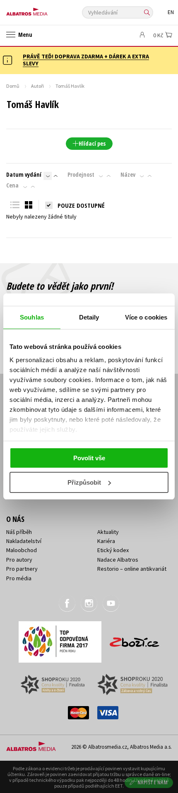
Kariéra (106, 541)
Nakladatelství (23, 541)
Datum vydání (23, 175)
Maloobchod (21, 550)
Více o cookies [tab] (146, 317)
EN (171, 12)
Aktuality (108, 532)
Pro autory (19, 559)
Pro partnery (22, 568)
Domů (12, 86)
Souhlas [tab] (32, 317)
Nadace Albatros (117, 559)
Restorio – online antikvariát (131, 568)
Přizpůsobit (84, 482)
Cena (12, 185)
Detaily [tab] (89, 317)
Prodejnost (80, 175)
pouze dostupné (81, 205)
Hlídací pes (92, 143)
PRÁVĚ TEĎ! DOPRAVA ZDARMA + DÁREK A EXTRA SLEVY (86, 60)
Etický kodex (113, 550)
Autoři (37, 86)
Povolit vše (89, 457)
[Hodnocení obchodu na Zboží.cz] (135, 639)
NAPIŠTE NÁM (152, 782)
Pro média (18, 578)
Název (127, 175)
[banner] (43, 9)
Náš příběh (19, 532)
